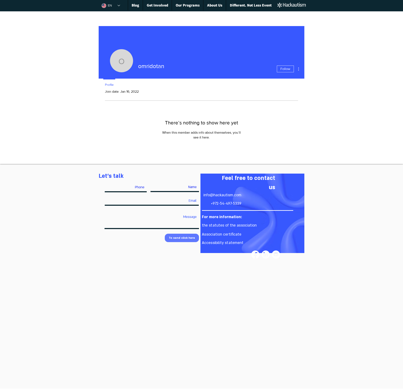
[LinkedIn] (266, 255)
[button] (229, 225)
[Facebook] (255, 255)
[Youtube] (276, 255)
